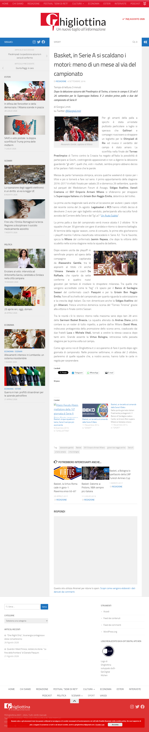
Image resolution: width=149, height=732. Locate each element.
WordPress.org (110, 631)
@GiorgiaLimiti (73, 111)
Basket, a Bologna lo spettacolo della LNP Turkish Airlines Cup (120, 474)
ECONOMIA (93, 3)
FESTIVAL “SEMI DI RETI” (56, 3)
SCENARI (18, 351)
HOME (5, 3)
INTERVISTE (120, 3)
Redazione (61, 81)
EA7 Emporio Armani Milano (94, 448)
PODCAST (135, 3)
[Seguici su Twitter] (38, 42)
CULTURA (77, 3)
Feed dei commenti (112, 625)
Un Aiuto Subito (109, 215)
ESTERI (107, 3)
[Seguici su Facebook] (43, 42)
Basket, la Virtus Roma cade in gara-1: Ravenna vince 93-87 (65, 487)
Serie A (130, 448)
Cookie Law (99, 725)
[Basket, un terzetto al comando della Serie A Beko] (95, 410)
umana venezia (60, 452)
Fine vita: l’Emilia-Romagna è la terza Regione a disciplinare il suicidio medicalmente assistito (23, 225)
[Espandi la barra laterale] (145, 42)
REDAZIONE (34, 3)
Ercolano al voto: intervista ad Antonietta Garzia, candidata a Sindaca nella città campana (24, 275)
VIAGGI (103, 695)
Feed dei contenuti (111, 618)
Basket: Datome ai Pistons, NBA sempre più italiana (93, 487)
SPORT (57, 42)
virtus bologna (74, 452)
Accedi (106, 611)
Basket (78, 448)
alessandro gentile (66, 448)
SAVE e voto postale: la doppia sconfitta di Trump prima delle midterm (20, 141)
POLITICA (61, 695)
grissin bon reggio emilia (116, 448)
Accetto (115, 724)
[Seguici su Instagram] (34, 42)
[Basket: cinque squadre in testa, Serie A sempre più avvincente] (66, 410)
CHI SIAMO (18, 3)
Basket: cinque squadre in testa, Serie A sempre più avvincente (64, 422)
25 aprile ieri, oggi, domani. (18, 309)
